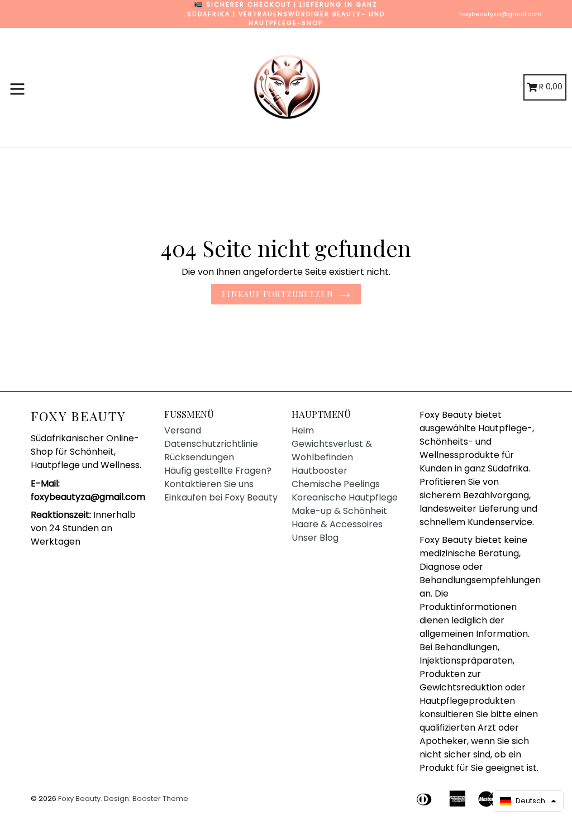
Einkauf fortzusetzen (277, 294)
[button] (528, 801)
